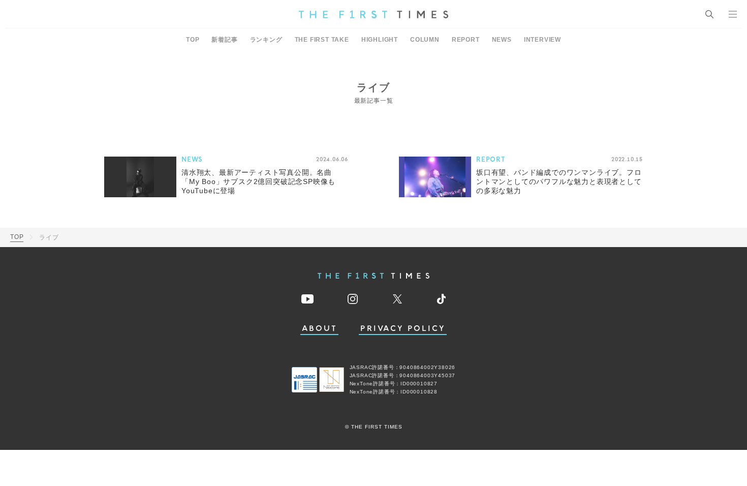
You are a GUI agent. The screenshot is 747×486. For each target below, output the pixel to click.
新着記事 (224, 39)
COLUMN (425, 39)
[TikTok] (441, 299)
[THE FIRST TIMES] (373, 14)
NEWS (502, 39)
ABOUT (319, 328)
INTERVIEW (542, 39)
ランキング (266, 39)
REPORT (466, 39)
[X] (397, 298)
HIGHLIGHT (379, 39)
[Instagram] (353, 299)
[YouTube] (307, 298)
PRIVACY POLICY (402, 328)
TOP (192, 39)
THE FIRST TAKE (322, 39)
